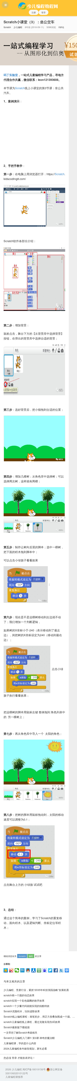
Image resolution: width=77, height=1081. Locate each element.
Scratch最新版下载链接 (17, 1027)
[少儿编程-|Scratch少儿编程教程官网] (38, 4)
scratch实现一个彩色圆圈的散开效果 (24, 1000)
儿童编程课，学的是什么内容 (20, 1043)
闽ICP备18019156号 (34, 1069)
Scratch (7, 27)
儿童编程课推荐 (14, 1077)
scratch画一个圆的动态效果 (19, 995)
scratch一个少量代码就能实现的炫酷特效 (26, 1006)
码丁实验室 (11, 75)
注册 (34, 12)
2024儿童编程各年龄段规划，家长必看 (25, 1048)
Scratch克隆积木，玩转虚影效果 (22, 1011)
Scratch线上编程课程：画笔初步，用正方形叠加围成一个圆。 (38, 1016)
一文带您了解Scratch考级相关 (20, 1032)
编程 (31, 956)
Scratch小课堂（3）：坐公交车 (29, 21)
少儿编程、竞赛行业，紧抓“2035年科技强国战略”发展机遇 (36, 990)
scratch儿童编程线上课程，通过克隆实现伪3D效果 (32, 1022)
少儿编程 (18, 27)
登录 (43, 12)
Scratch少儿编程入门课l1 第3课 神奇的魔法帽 (29, 1038)
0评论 (61, 27)
